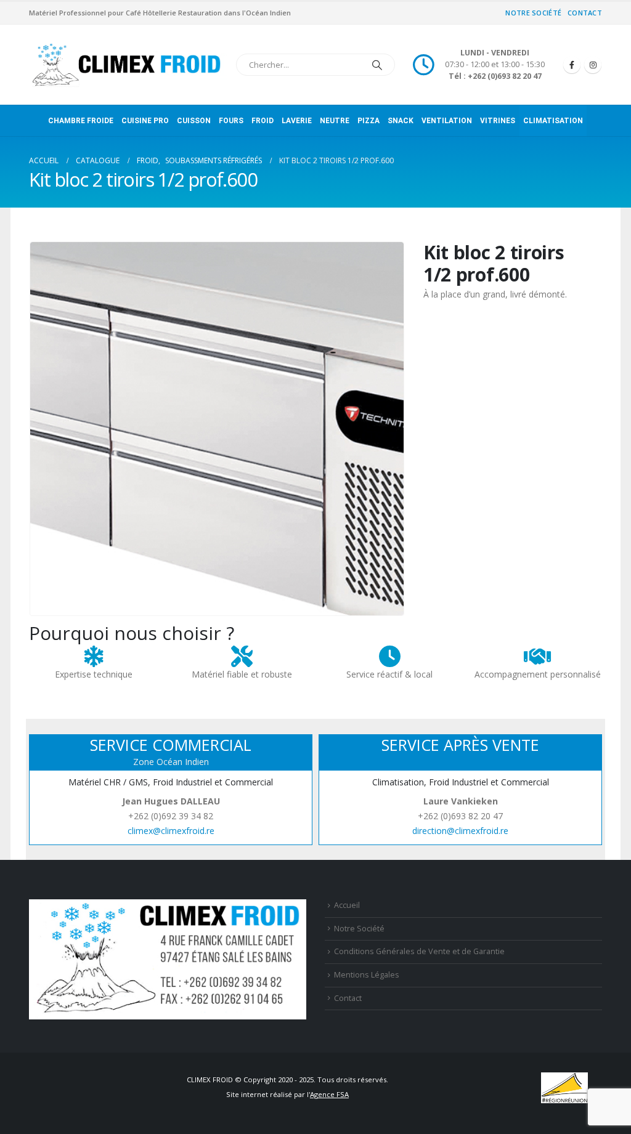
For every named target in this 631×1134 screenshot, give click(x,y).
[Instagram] (592, 64)
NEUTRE (334, 120)
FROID (262, 120)
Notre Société (533, 12)
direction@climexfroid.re (460, 830)
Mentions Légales (366, 975)
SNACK (400, 120)
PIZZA (368, 120)
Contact (585, 12)
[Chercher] (377, 64)
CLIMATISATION (553, 120)
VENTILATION (446, 120)
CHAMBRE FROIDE (80, 120)
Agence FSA (329, 1094)
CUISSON (194, 120)
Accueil (347, 905)
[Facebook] (571, 64)
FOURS (231, 120)
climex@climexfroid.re (171, 830)
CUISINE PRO (145, 120)
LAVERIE (297, 120)
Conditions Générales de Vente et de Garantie (419, 951)
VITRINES (497, 120)
